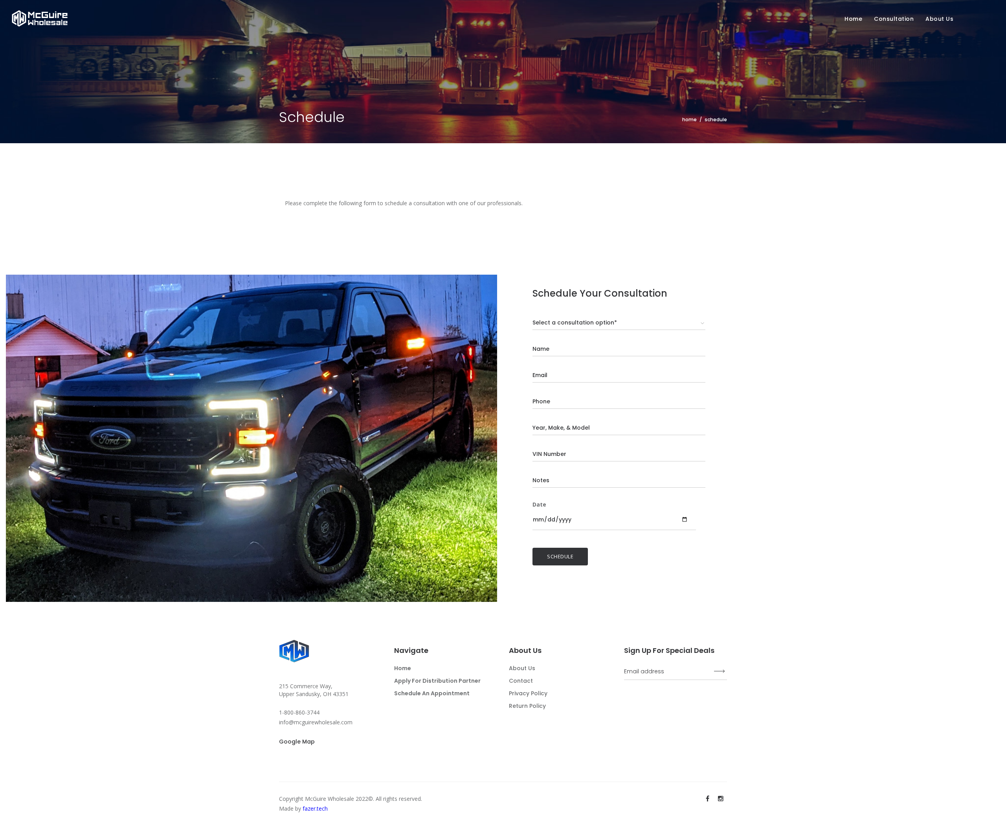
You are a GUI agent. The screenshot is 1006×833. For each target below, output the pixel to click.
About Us (522, 668)
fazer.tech (315, 808)
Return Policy (527, 706)
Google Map (297, 742)
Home (853, 19)
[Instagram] (720, 798)
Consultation (894, 19)
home (689, 119)
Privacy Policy (528, 693)
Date (539, 504)
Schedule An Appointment (432, 693)
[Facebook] (707, 798)
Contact (521, 681)
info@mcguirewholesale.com (315, 722)
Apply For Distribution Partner (437, 681)
